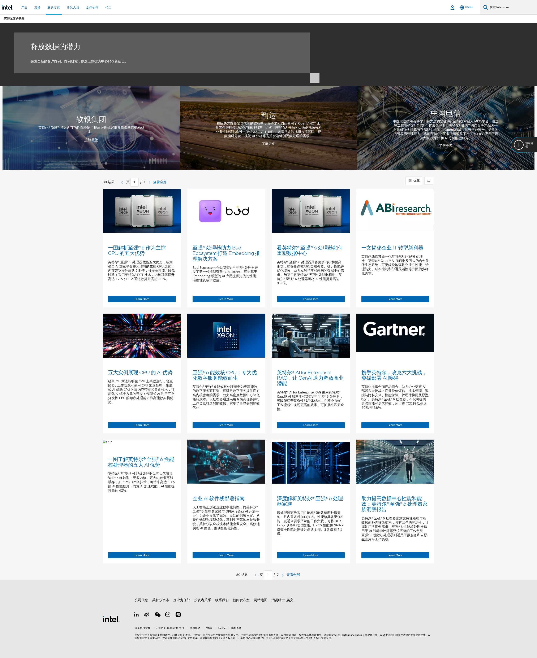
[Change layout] (428, 181)
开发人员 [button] (73, 7)
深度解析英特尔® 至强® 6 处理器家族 (310, 501)
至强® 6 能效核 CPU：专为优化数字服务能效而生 (225, 375)
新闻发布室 (241, 600)
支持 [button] (37, 7)
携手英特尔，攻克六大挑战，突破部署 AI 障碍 (394, 375)
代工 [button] (108, 7)
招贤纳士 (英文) (283, 600)
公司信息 (141, 600)
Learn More (141, 299)
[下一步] (149, 182)
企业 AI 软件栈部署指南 (219, 498)
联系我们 (222, 600)
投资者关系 (202, 600)
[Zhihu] (178, 615)
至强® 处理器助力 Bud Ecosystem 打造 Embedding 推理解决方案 (226, 253)
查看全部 (160, 182)
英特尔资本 (160, 600)
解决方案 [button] (53, 7)
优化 (416, 180)
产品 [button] (24, 7)
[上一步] (122, 182)
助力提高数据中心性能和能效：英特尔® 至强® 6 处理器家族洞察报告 (394, 504)
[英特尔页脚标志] (111, 619)
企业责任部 (181, 600)
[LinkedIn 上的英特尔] (136, 615)
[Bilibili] (167, 615)
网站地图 (260, 600)
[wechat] (157, 615)
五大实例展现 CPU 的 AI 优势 (140, 372)
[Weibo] (147, 615)
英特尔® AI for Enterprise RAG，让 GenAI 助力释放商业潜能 (310, 378)
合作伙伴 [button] (92, 7)
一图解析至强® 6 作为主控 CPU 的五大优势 (137, 250)
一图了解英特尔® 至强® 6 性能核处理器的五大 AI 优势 (141, 462)
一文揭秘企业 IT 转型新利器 (392, 247)
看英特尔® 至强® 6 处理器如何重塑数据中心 (310, 250)
